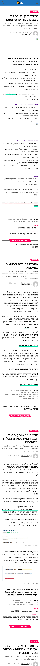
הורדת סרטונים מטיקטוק (18, 369)
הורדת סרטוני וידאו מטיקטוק (28, 396)
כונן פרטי (34, 221)
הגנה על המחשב (22, 219)
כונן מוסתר (11, 219)
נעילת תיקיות (15, 221)
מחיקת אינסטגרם (31, 604)
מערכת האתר (25, 34)
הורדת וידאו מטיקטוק (12, 394)
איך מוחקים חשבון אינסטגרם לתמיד (25, 602)
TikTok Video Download (28, 392)
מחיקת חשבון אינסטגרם (16, 604)
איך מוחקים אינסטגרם (20, 600)
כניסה (26, 327)
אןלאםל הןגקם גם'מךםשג (29, 394)
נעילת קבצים (25, 221)
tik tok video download (19, 390)
